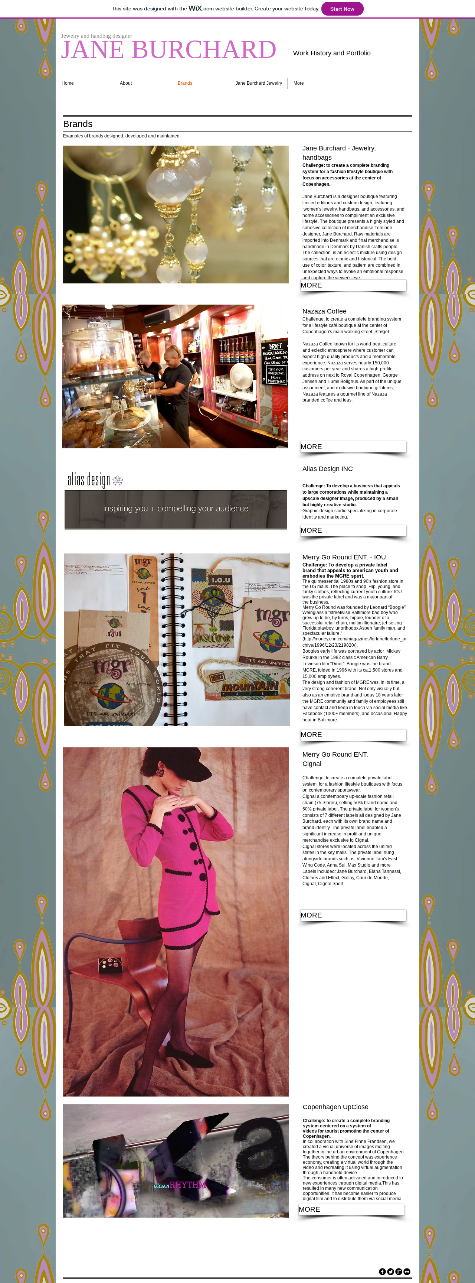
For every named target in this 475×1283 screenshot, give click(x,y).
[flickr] (406, 1271)
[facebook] (382, 1271)
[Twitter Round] (390, 1271)
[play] (273, 277)
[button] (176, 214)
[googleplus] (398, 1271)
